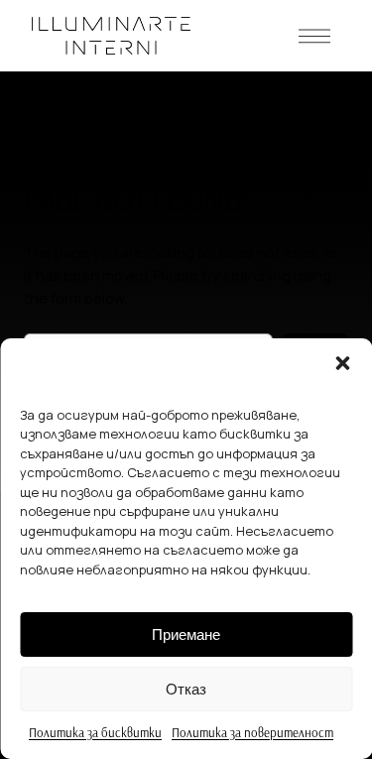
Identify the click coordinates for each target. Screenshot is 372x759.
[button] (342, 363)
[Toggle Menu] (314, 36)
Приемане (186, 634)
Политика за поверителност (252, 732)
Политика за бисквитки (95, 732)
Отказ (186, 689)
